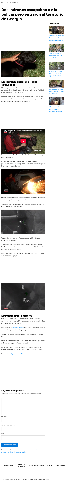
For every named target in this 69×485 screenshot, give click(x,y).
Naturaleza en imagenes (10, 2)
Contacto (50, 465)
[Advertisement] (23, 35)
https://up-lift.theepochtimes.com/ (18, 354)
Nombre (4, 416)
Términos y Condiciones (36, 465)
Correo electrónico (8, 425)
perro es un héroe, (18, 327)
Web (2, 434)
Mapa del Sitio (60, 465)
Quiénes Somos (9, 465)
